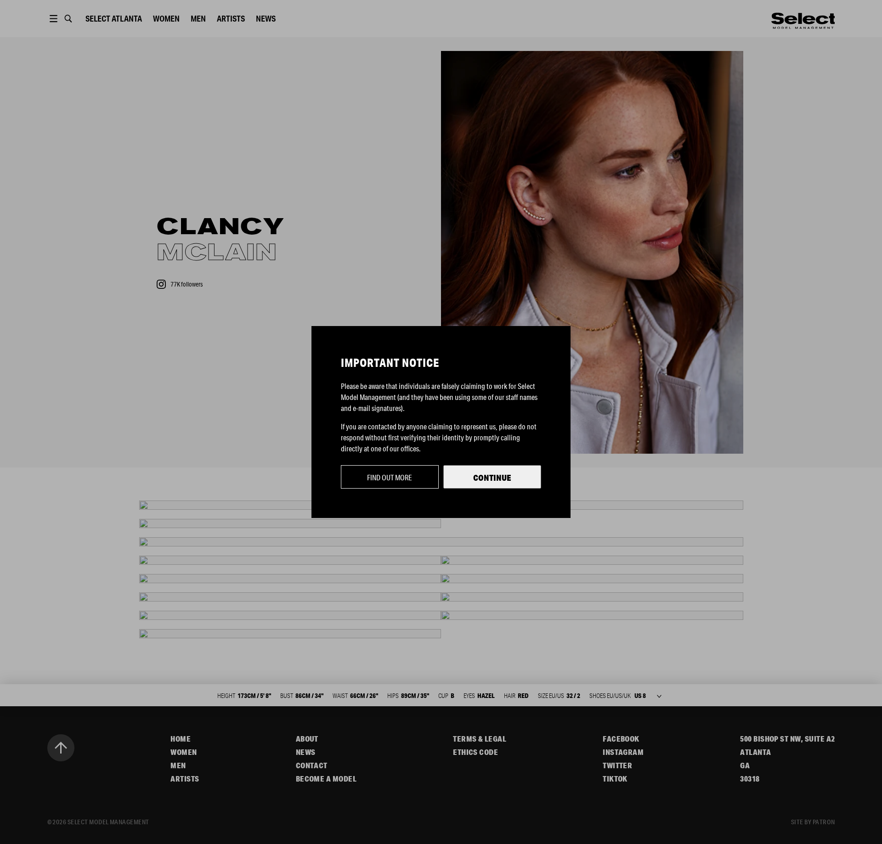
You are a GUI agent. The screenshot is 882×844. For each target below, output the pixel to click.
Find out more (389, 477)
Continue (492, 477)
